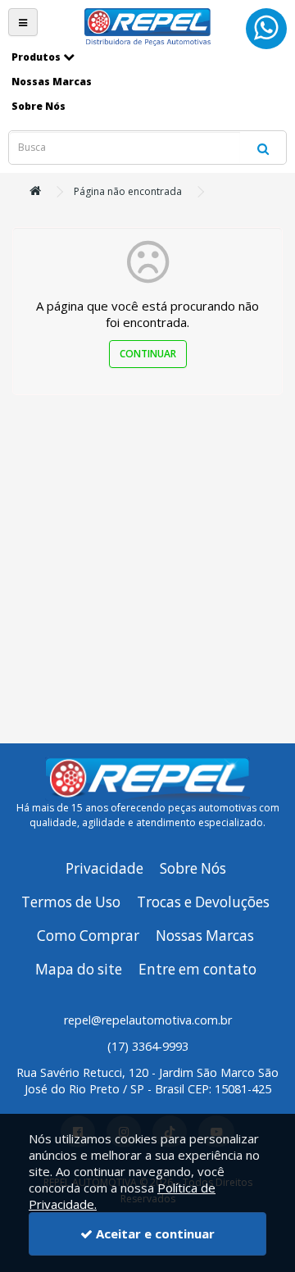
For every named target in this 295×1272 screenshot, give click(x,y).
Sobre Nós (193, 868)
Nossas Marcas (205, 935)
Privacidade (104, 868)
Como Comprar (88, 935)
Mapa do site (78, 969)
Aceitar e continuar (154, 1233)
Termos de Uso (70, 902)
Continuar (148, 354)
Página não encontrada (128, 191)
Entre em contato (197, 969)
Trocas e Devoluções (203, 902)
